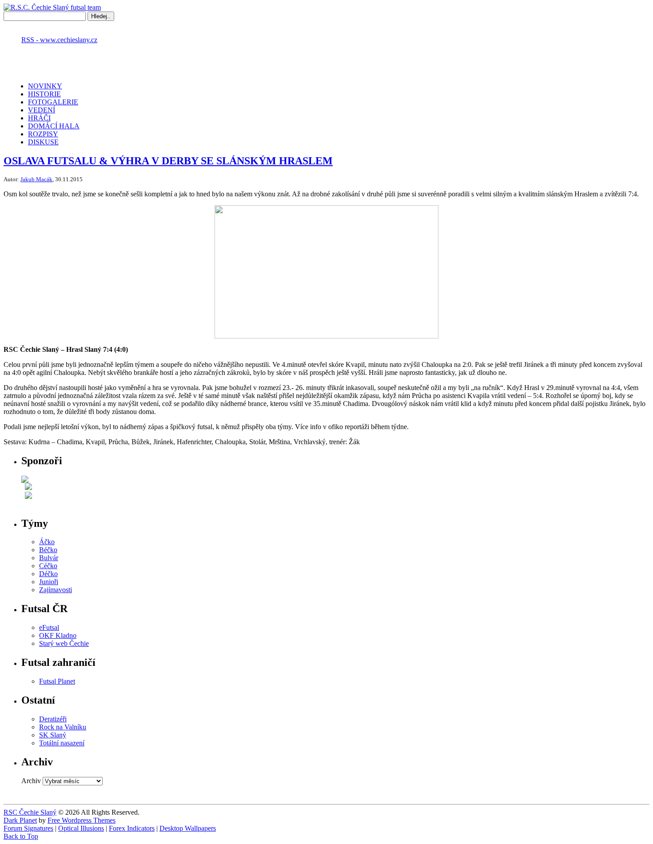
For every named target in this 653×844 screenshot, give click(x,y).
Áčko (47, 541)
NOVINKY (45, 86)
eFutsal (49, 627)
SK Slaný (52, 735)
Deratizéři (53, 719)
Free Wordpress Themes (81, 820)
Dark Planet (20, 820)
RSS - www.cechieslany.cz (59, 40)
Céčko (48, 565)
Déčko (48, 573)
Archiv (31, 780)
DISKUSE (43, 142)
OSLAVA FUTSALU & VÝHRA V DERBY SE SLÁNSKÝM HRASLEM (168, 161)
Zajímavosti (55, 589)
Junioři (48, 581)
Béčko (48, 549)
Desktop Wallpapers (187, 828)
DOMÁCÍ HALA (54, 126)
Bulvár (48, 557)
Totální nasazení (61, 743)
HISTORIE (44, 94)
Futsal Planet (57, 681)
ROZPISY (43, 134)
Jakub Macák (36, 179)
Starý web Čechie (64, 643)
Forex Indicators (132, 828)
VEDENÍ (41, 110)
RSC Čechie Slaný (30, 812)
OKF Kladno (57, 635)
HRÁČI (39, 118)
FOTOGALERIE (53, 102)
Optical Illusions (81, 828)
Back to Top (21, 836)
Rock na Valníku (62, 727)
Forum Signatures (28, 828)
